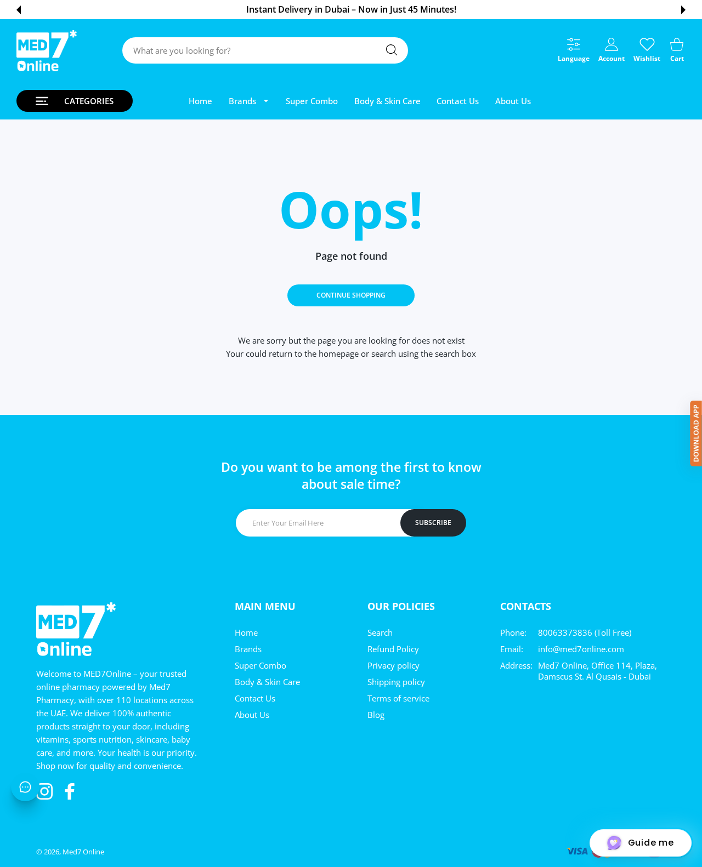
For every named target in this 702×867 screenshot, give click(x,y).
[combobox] (265, 50)
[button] (18, 9)
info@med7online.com (581, 648)
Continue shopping (351, 295)
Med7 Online (83, 852)
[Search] (392, 50)
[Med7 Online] (46, 50)
